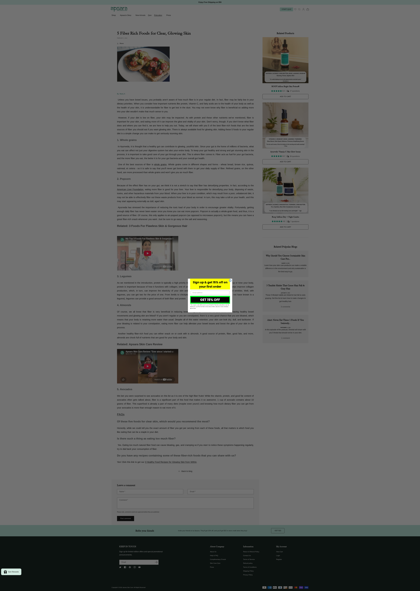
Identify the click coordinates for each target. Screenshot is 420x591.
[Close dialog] (230, 281)
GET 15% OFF (210, 299)
